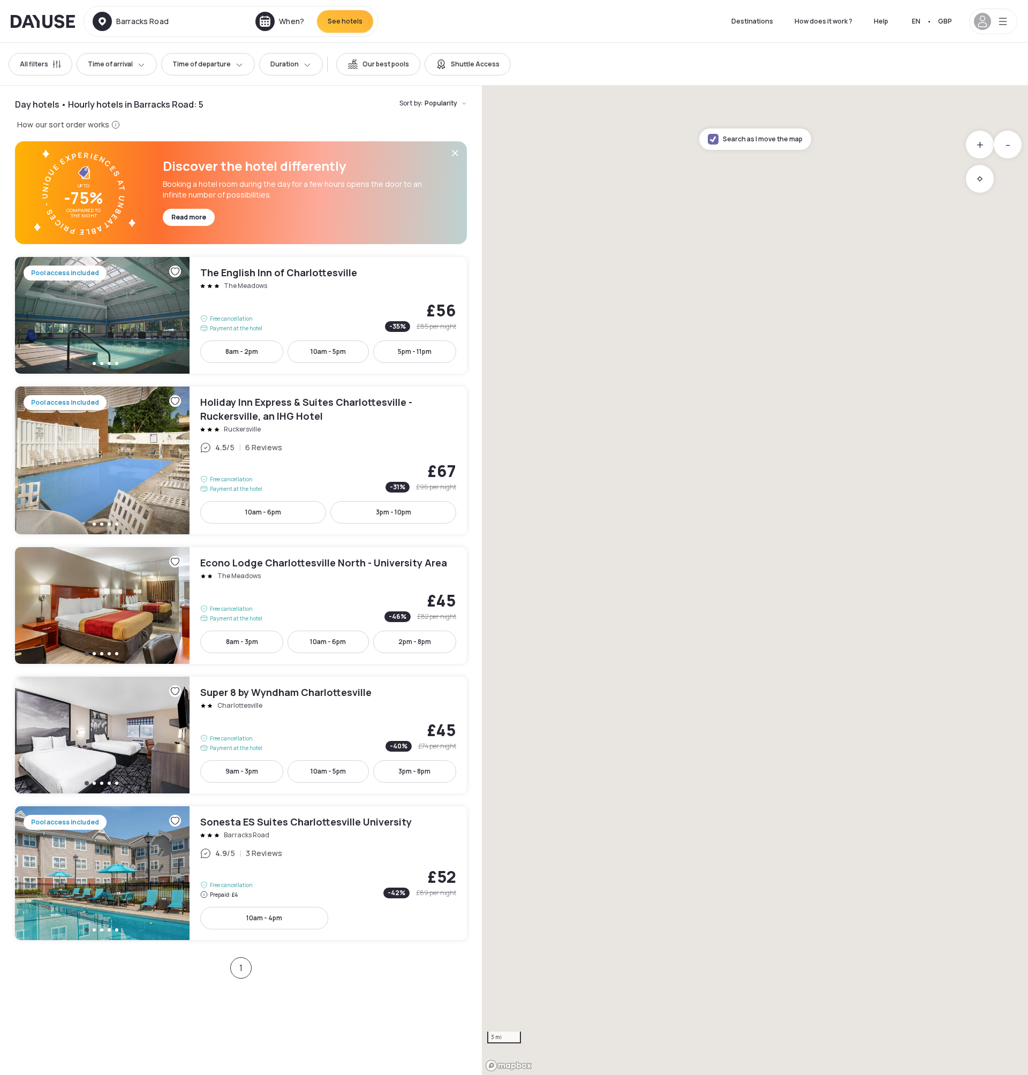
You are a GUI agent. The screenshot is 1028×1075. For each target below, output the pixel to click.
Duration (284, 64)
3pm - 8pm (414, 771)
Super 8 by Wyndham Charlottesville (241, 735)
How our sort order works (63, 124)
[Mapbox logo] (508, 1065)
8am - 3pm (242, 641)
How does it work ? (823, 21)
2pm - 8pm (414, 641)
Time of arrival (110, 64)
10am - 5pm (328, 351)
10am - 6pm (263, 512)
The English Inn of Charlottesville (241, 315)
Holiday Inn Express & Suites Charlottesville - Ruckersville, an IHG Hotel (241, 460)
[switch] (378, 64)
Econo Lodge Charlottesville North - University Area (241, 605)
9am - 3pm (241, 771)
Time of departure (201, 64)
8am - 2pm (241, 351)
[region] (755, 580)
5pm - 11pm (415, 351)
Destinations (752, 21)
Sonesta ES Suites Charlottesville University (241, 873)
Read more (188, 217)
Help (881, 21)
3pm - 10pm (393, 512)
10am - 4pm (264, 917)
